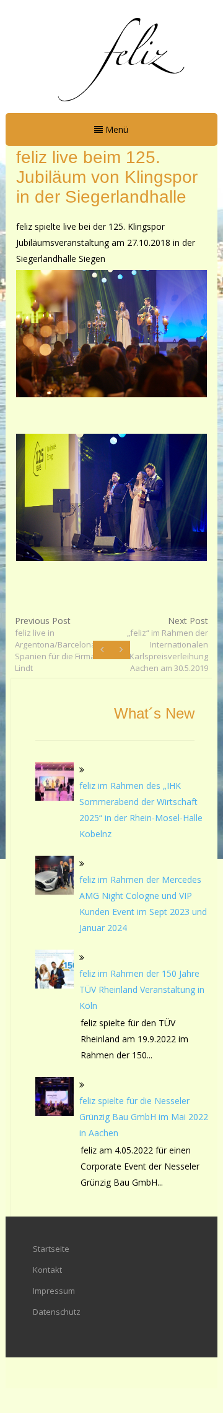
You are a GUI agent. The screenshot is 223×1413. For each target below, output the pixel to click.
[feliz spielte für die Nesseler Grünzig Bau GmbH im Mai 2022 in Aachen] (54, 1096)
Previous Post (56, 644)
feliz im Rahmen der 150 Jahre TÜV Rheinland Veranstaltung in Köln (141, 989)
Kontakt (47, 1269)
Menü (115, 129)
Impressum (54, 1290)
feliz (133, 55)
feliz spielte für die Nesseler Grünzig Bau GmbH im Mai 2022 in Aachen (143, 1117)
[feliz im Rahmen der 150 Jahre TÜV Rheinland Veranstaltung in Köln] (54, 969)
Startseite (51, 1248)
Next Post (167, 644)
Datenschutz (57, 1311)
